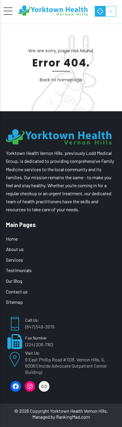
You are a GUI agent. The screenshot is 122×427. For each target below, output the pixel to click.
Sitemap (14, 302)
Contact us (17, 291)
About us (15, 249)
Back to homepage (61, 80)
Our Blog (14, 281)
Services (14, 260)
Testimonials (19, 270)
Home (12, 239)
